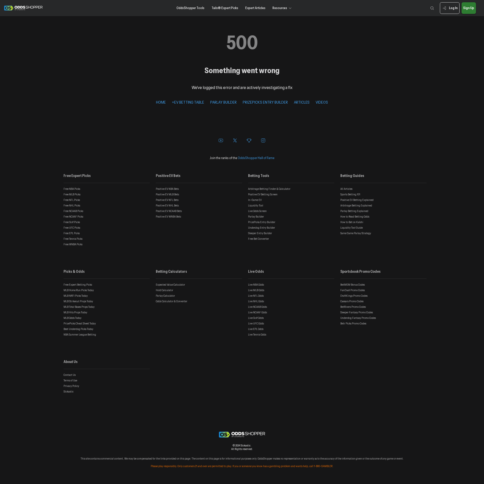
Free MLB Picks (72, 194)
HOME (161, 102)
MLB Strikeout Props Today (78, 301)
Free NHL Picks (72, 205)
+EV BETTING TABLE (188, 102)
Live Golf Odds (256, 318)
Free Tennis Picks (73, 238)
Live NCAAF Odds (257, 312)
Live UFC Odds (256, 323)
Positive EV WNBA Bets (168, 216)
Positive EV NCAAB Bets (169, 211)
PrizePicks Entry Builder (261, 222)
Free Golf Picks (72, 222)
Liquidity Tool (255, 205)
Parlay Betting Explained (354, 211)
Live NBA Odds (256, 284)
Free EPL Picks (72, 233)
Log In (453, 8)
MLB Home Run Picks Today (79, 290)
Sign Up (468, 8)
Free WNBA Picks (73, 244)
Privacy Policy (71, 386)
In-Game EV (255, 200)
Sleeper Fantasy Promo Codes (356, 312)
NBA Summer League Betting (80, 334)
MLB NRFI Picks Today (76, 295)
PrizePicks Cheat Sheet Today (80, 323)
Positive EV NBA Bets (167, 189)
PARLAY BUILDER (223, 102)
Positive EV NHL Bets (167, 205)
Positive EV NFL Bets (167, 200)
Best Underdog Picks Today (78, 329)
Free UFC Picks (72, 227)
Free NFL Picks (72, 200)
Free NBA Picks (72, 189)
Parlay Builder (256, 216)
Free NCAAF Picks (73, 216)
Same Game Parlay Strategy (355, 233)
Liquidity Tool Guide (351, 227)
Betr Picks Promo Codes (353, 323)
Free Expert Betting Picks (78, 284)
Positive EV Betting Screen (263, 194)
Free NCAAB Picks (73, 211)
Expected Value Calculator (170, 284)
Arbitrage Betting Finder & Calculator (269, 189)
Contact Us (70, 375)
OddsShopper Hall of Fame (256, 158)
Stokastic (69, 391)
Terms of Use (70, 380)
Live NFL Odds (256, 295)
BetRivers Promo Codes (353, 307)
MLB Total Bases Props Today (79, 307)
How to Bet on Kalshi (351, 222)
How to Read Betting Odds (354, 216)
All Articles (346, 189)
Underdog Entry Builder (261, 227)
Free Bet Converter (258, 238)
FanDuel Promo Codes (352, 290)
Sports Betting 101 (350, 194)
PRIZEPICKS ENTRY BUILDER (265, 102)
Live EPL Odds (255, 329)
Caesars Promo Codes (352, 301)
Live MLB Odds (256, 290)
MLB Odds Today (72, 318)
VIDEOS (322, 102)
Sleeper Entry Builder (260, 233)
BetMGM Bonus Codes (352, 284)
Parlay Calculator (165, 295)
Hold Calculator (164, 290)
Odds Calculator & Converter (171, 301)
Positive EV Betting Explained (357, 200)
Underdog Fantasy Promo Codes (358, 318)
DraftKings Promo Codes (354, 295)
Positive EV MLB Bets (167, 194)
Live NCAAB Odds (257, 307)
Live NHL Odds (256, 301)
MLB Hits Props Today (75, 312)
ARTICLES (302, 102)
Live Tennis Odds (257, 334)
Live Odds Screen (257, 211)
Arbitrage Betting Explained (356, 205)
